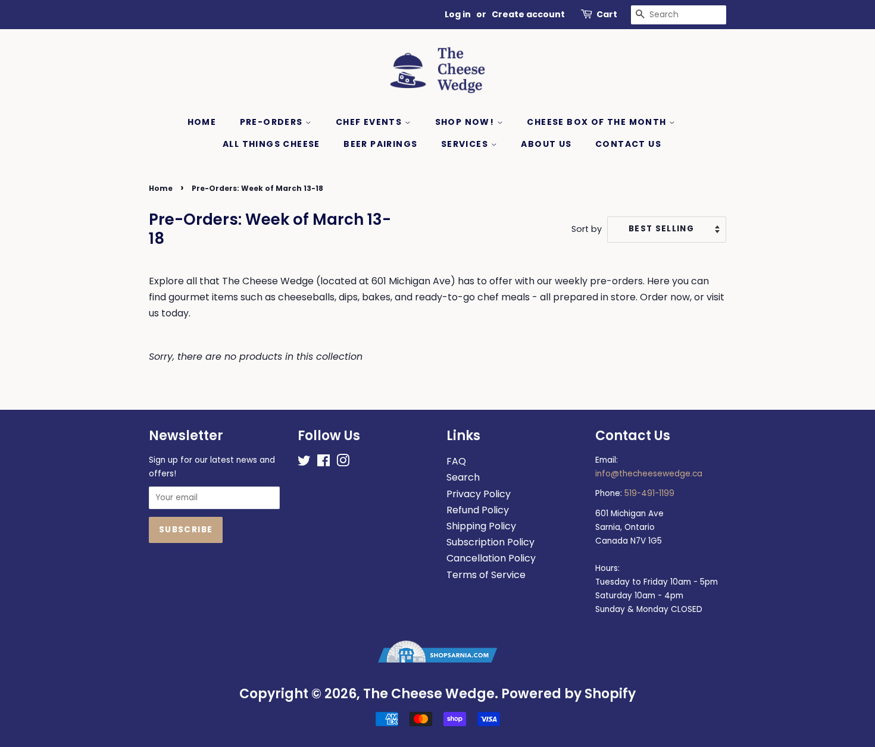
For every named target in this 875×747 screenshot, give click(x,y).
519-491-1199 (649, 493)
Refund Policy (477, 510)
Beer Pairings (380, 144)
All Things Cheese (271, 144)
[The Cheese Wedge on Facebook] (323, 463)
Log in (458, 14)
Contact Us (628, 144)
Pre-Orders (272, 122)
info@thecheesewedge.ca (648, 473)
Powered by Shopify (568, 694)
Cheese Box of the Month (598, 122)
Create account (528, 14)
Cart (606, 14)
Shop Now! (466, 122)
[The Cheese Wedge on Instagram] (342, 463)
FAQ (456, 461)
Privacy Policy (478, 494)
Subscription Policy (490, 542)
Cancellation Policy (491, 558)
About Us (546, 144)
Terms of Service (486, 575)
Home (202, 122)
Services (466, 144)
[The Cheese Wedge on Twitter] (304, 463)
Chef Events (370, 122)
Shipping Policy (481, 526)
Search (463, 477)
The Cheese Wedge (429, 694)
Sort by (586, 229)
